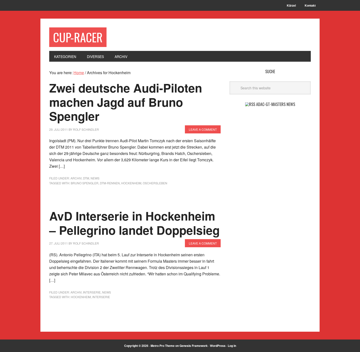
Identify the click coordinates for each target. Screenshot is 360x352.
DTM (86, 178)
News (95, 178)
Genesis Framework (194, 345)
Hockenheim (131, 183)
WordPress (218, 345)
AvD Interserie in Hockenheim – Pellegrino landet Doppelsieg (134, 222)
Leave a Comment (203, 129)
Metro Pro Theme (163, 345)
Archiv (76, 178)
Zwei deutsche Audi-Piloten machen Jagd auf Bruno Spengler (125, 101)
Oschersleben (155, 183)
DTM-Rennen (110, 183)
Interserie (92, 292)
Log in (232, 345)
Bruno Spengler (84, 183)
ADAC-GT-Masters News (275, 104)
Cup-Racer (78, 37)
